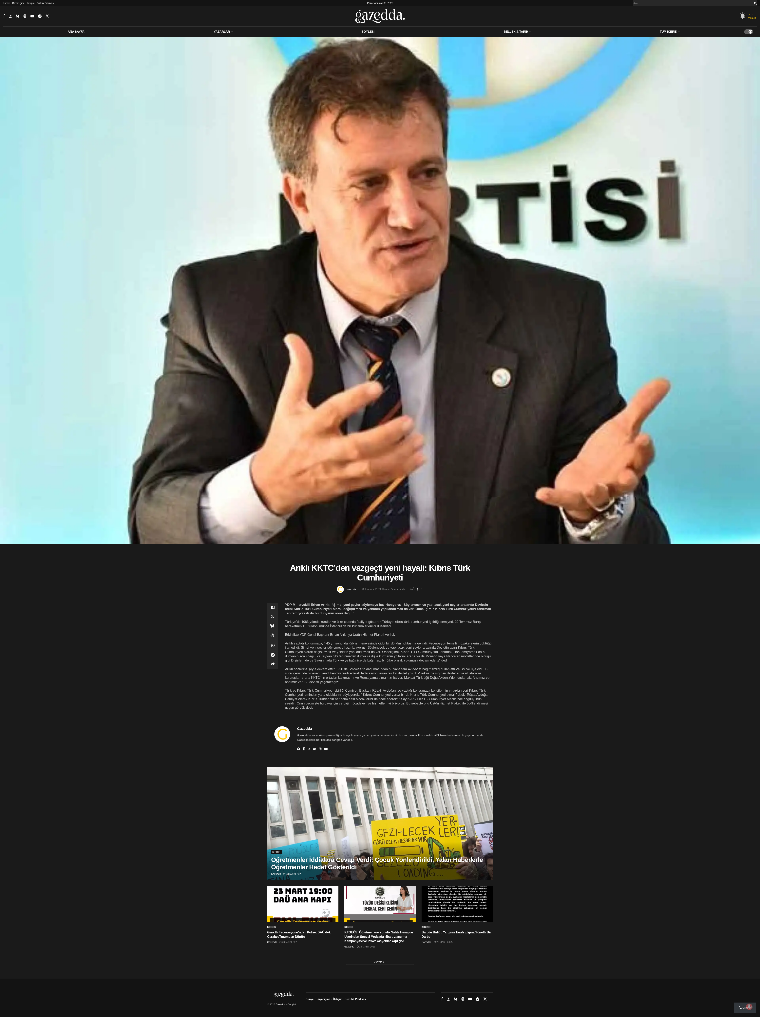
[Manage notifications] (749, 1007)
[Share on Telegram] (272, 655)
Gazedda (351, 589)
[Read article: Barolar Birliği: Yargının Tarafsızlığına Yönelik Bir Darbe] (457, 904)
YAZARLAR (222, 31)
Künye (6, 3)
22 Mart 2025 (444, 942)
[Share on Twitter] (272, 617)
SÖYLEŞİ (368, 31)
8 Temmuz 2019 (371, 589)
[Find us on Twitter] (47, 16)
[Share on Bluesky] (272, 626)
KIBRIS (276, 852)
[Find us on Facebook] (4, 16)
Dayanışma (18, 3)
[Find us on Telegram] (40, 16)
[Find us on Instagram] (10, 16)
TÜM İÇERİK (668, 31)
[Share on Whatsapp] (272, 645)
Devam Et (380, 962)
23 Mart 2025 (293, 874)
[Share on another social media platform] (272, 664)
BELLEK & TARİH (516, 31)
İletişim (30, 3)
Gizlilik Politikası (45, 3)
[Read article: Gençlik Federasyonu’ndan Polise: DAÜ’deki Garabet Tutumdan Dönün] (302, 904)
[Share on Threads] (272, 636)
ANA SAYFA (76, 31)
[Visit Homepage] (380, 16)
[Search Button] (754, 3)
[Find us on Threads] (25, 16)
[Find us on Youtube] (32, 16)
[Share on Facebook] (272, 607)
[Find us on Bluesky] (17, 16)
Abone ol (745, 1007)
